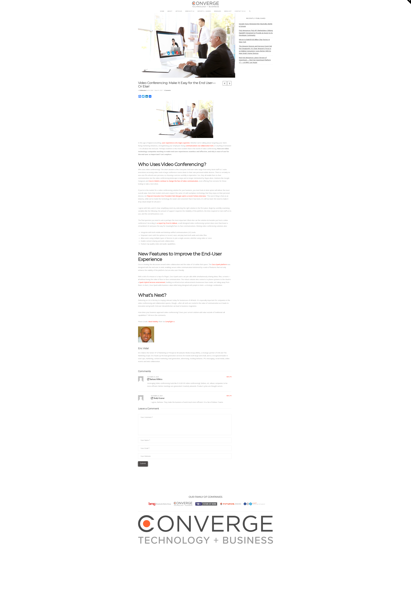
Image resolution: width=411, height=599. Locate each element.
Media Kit (144, 548)
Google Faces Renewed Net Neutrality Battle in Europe (255, 25)
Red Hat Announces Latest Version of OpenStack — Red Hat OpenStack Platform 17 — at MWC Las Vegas (255, 59)
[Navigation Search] (250, 10)
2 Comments (167, 90)
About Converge (147, 545)
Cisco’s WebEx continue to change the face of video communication (173, 181)
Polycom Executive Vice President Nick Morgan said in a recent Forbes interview (176, 196)
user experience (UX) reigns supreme (176, 143)
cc (174, 321)
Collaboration (142, 90)
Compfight (169, 321)
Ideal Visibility (153, 321)
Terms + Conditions (148, 551)
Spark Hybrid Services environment (152, 282)
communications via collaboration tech (199, 146)
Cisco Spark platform (219, 264)
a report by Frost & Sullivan (167, 223)
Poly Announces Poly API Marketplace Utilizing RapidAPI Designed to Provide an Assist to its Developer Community (256, 32)
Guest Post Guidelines (149, 557)
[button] (409, 2)
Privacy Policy (146, 554)
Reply (228, 377)
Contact (143, 559)
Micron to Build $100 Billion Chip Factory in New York (254, 40)
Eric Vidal (143, 348)
